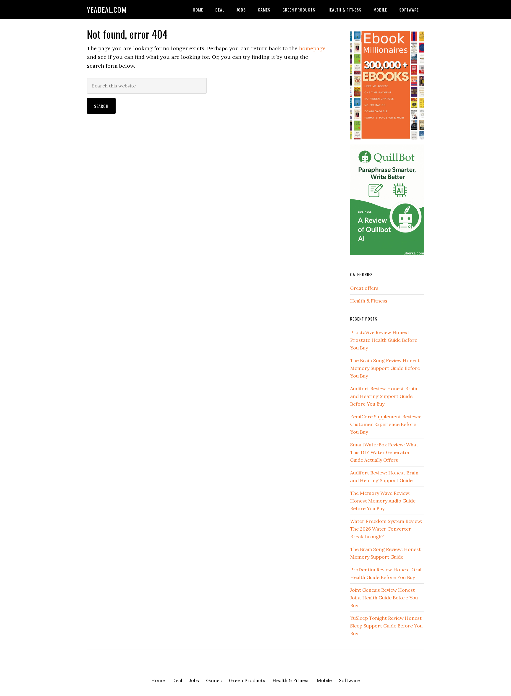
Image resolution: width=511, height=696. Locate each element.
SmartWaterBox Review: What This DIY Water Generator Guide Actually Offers (384, 452)
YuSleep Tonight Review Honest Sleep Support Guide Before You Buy (386, 625)
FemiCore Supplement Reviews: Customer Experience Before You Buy (385, 424)
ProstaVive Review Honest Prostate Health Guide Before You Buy (383, 340)
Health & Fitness (368, 301)
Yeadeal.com (107, 9)
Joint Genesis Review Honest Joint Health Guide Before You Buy (384, 597)
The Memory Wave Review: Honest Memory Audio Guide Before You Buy (382, 500)
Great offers (364, 288)
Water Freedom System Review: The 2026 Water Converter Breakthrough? (386, 528)
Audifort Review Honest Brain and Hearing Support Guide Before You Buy (383, 396)
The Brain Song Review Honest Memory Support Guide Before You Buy (385, 368)
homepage (312, 48)
